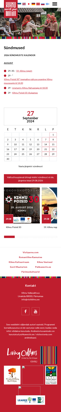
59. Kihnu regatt (24, 70)
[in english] (24, 4)
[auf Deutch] (33, 4)
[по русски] (43, 4)
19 (30, 149)
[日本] (28, 4)
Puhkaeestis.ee (43, 267)
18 (23, 149)
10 (15, 144)
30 (8, 159)
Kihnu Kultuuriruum (19, 262)
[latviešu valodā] (38, 4)
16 (8, 149)
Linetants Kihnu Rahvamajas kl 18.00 (30, 88)
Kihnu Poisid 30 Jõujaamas (25, 92)
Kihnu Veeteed (44, 262)
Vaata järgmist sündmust (30, 166)
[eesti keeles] (19, 4)
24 (15, 154)
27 (38, 154)
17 (15, 149)
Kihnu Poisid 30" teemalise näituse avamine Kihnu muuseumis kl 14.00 (28, 81)
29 (53, 154)
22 (53, 149)
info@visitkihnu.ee (31, 299)
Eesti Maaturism (18, 267)
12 (30, 144)
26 (30, 154)
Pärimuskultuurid (30, 271)
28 (45, 154)
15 (53, 144)
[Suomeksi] (47, 4)
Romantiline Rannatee (30, 257)
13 (38, 144)
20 (38, 149)
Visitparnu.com (30, 252)
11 (23, 144)
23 (8, 154)
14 (45, 144)
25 (23, 154)
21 (45, 149)
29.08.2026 (37, 180)
